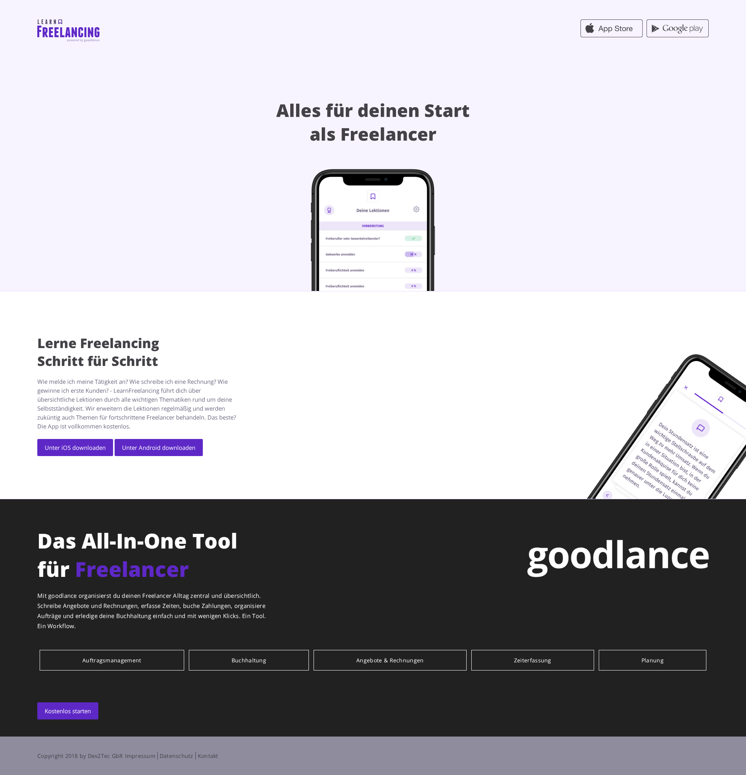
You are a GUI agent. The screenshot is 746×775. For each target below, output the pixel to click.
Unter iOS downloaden (75, 447)
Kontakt (208, 755)
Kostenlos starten (68, 711)
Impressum (140, 755)
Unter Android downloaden (158, 447)
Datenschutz (176, 755)
